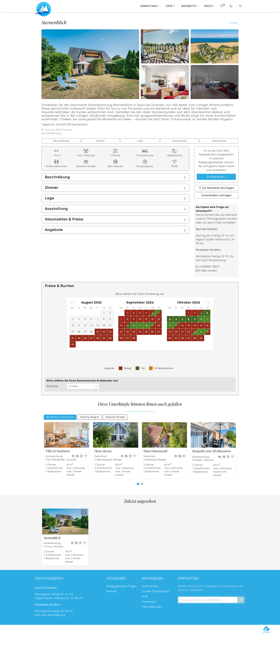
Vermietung (148, 6)
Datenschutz (150, 586)
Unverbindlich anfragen (216, 195)
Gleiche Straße (115, 417)
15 (127, 325)
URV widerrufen (152, 606)
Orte (169, 6)
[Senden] (240, 600)
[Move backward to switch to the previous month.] (73, 302)
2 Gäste (73, 386)
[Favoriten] (85, 425)
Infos (208, 6)
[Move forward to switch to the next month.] (207, 302)
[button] (138, 484)
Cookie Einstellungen (155, 591)
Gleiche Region (89, 417)
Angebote (188, 6)
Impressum (149, 601)
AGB (144, 596)
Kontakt (111, 591)
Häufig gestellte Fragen (121, 586)
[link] (231, 6)
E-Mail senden (208, 270)
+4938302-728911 (209, 266)
